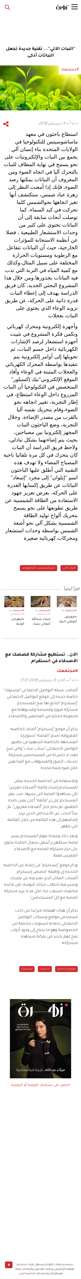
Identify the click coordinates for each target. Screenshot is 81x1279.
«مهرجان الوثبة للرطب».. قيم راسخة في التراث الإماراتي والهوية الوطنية (16, 622)
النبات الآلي (69, 568)
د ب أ (74, 124)
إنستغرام (26, 969)
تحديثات (45, 969)
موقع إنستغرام (66, 969)
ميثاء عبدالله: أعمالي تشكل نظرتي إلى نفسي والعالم (40, 622)
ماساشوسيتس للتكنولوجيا (38, 568)
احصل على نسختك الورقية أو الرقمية (40, 1085)
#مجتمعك (71, 610)
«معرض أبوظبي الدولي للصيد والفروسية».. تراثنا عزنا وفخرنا (67, 619)
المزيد (21, 1273)
